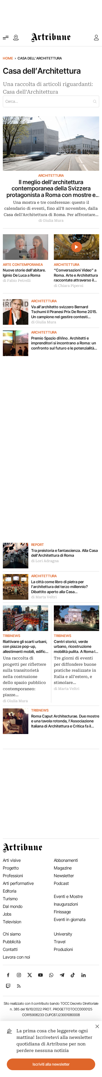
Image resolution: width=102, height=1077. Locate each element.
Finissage (62, 911)
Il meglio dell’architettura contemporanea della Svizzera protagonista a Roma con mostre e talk (51, 188)
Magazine (63, 868)
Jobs (7, 914)
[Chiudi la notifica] (97, 1025)
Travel (59, 941)
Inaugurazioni (66, 904)
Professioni (13, 875)
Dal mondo (12, 906)
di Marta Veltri (44, 597)
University (63, 934)
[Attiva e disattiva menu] (5, 37)
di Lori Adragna (45, 561)
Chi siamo (12, 934)
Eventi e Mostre (68, 896)
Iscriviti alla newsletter (51, 1064)
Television (12, 921)
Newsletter (64, 875)
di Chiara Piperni (68, 285)
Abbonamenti (66, 860)
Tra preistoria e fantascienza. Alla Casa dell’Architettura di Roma (64, 553)
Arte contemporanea (23, 265)
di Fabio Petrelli (17, 280)
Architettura (51, 176)
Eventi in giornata (70, 919)
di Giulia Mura (51, 220)
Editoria (9, 891)
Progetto (11, 868)
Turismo (10, 898)
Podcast (61, 883)
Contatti (10, 949)
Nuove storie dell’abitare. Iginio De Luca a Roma (24, 273)
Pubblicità (12, 941)
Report (37, 545)
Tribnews (11, 636)
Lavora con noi (16, 957)
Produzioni (63, 949)
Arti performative (18, 883)
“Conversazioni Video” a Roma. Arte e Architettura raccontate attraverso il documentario (76, 275)
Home (8, 58)
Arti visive (12, 860)
